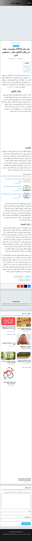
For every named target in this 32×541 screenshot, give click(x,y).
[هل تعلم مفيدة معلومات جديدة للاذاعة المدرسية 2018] (24, 322)
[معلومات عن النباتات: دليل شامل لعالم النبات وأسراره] (8, 356)
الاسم (30, 510)
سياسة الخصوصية (13, 534)
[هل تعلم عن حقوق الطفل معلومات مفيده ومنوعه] (24, 339)
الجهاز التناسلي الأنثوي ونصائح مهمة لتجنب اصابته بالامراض (24, 479)
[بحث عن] (24, 3)
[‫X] (25, 286)
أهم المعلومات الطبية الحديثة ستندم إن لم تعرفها (9, 382)
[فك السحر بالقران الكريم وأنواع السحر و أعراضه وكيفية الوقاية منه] (8, 321)
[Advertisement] (16, 23)
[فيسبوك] (29, 286)
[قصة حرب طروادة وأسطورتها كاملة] (8, 338)
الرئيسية (19, 42)
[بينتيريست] (22, 286)
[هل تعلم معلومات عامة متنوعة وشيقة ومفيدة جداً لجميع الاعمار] (24, 355)
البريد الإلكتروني (27, 517)
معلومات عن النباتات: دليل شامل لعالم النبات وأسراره (8, 361)
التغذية (28, 68)
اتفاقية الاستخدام (5, 534)
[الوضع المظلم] (22, 3)
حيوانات (27, 276)
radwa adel (20, 58)
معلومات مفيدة (18, 276)
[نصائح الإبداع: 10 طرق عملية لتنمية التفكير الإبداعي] (27, 188)
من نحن (19, 534)
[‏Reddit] (18, 286)
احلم (29, 77)
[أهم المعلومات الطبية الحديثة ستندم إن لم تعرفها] (8, 374)
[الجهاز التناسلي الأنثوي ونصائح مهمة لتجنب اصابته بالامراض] (24, 422)
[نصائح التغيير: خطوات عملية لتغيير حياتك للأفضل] (27, 180)
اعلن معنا (24, 534)
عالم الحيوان (13, 42)
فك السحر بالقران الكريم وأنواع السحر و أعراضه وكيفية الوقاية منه (8, 328)
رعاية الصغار (26, 71)
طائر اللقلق (27, 66)
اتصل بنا (28, 534)
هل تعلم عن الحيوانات (23, 280)
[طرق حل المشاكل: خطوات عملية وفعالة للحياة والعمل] (27, 195)
